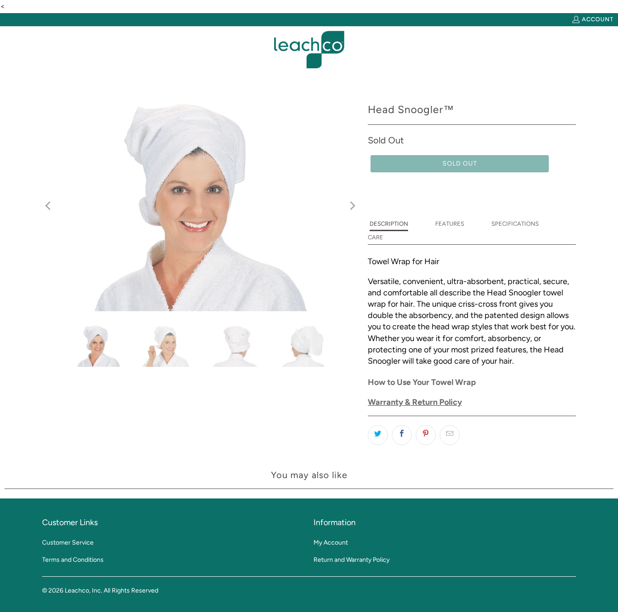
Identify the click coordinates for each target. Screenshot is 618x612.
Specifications (515, 223)
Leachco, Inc (83, 590)
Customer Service (68, 542)
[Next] (352, 205)
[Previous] (49, 205)
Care (375, 237)
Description (389, 223)
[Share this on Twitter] (378, 435)
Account (597, 19)
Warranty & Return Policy (415, 402)
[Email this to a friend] (450, 435)
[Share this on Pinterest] (426, 435)
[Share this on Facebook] (402, 435)
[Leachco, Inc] (309, 50)
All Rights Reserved (131, 590)
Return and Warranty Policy (352, 560)
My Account (331, 542)
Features (449, 223)
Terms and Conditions (73, 560)
